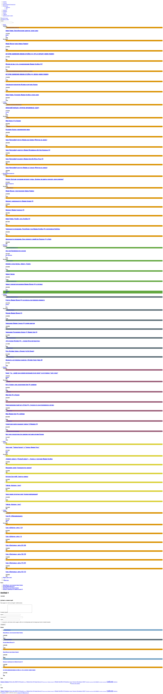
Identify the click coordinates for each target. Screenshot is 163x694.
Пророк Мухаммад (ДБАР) (79, 682)
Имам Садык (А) (51, 682)
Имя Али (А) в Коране (12, 395)
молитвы (100, 681)
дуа (94, 682)
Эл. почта (3, 617)
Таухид (87, 682)
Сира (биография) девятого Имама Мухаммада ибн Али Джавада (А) (28, 150)
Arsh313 (4, 692)
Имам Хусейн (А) (60, 682)
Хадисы (5, 10)
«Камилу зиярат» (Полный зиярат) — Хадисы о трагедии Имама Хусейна (29, 459)
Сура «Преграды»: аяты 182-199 (16, 554)
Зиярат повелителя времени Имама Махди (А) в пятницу (24, 284)
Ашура (22, 682)
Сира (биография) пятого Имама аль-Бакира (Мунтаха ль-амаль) (26, 140)
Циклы (4, 1)
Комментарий (4, 612)
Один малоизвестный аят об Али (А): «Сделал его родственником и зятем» (30, 405)
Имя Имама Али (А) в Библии (15, 414)
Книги (4, 13)
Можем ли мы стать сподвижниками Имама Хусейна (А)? (24, 64)
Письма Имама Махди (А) (14, 313)
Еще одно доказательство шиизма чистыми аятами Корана (25, 434)
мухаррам (104, 681)
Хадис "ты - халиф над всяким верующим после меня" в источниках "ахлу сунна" (32, 373)
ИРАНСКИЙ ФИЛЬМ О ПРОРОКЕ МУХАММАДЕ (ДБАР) (22, 108)
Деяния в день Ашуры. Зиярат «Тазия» (18, 264)
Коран (71, 682)
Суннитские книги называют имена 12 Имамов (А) (22, 424)
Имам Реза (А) (45, 681)
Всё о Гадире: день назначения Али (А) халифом (21, 385)
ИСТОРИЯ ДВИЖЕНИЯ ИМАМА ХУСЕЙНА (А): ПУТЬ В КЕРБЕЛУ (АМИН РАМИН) (30, 54)
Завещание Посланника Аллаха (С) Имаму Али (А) (21, 332)
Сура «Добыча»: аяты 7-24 (14, 528)
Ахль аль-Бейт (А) (14, 682)
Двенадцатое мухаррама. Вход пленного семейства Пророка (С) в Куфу (28, 239)
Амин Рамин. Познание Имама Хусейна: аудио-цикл (22, 95)
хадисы (115, 682)
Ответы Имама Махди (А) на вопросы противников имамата (25, 300)
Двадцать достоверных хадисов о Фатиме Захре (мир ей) (24, 360)
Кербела (67, 682)
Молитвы (5, 6)
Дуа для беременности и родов (16, 251)
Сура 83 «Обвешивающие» (14, 516)
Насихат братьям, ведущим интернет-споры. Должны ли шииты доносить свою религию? (35, 179)
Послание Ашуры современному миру (18, 129)
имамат (97, 682)
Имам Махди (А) (38, 682)
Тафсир (5, 14)
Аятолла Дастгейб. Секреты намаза (17, 476)
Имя (2, 614)
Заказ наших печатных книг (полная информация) (22, 494)
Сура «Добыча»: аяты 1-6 (14, 536)
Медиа (7, 183)
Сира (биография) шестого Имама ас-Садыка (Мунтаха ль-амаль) (26, 168)
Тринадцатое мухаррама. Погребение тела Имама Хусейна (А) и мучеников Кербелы (33, 229)
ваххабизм (91, 691)
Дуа (6, 8)
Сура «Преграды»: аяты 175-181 (16, 563)
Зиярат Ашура (10, 274)
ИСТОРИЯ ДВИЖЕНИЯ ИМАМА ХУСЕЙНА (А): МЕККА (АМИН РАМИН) (27, 74)
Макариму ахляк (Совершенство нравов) (19, 468)
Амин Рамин (5, 682)
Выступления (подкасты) (9, 4)
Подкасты (11, 183)
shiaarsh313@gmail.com (23, 692)
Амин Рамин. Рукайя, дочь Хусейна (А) (18, 219)
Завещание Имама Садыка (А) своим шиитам (20, 323)
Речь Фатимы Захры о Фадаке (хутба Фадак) (20, 351)
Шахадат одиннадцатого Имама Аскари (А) (19, 201)
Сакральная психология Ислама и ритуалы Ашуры (22, 84)
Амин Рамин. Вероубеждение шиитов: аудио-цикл (22, 31)
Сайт (2, 619)
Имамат (5, 11)
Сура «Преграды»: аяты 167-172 (16, 572)
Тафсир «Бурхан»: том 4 (13, 485)
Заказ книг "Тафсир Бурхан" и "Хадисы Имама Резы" (22, 447)
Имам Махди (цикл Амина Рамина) (17, 44)
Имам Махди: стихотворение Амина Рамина (20, 191)
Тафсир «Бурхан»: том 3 (13, 504)
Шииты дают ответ (8, 15)
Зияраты (8, 7)
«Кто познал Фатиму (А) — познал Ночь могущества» (23, 341)
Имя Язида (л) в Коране (13, 121)
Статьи (5, 3)
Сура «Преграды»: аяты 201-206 (16, 545)
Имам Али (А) (30, 682)
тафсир (110, 681)
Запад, (25, 681)
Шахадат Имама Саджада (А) (15, 210)
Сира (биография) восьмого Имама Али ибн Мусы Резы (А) (24, 159)
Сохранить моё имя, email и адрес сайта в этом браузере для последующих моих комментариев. (26, 622)
